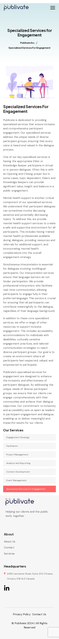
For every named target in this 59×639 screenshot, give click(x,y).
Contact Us (39, 614)
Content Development (18, 471)
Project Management (17, 454)
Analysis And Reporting (18, 463)
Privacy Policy (21, 614)
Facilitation (12, 446)
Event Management (16, 480)
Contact (9, 547)
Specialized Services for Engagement (26, 489)
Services (9, 553)
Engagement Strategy (17, 437)
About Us (9, 541)
